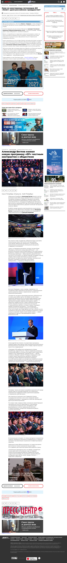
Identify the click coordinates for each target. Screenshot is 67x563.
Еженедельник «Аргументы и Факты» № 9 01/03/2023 (31, 15)
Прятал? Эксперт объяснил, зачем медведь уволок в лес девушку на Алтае (57, 61)
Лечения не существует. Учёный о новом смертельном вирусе (57, 207)
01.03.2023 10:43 (5, 5)
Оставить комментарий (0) (33, 93)
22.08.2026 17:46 (5, 149)
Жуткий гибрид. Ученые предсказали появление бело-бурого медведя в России (57, 203)
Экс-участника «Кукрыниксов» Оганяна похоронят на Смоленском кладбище (54, 21)
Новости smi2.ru (6, 145)
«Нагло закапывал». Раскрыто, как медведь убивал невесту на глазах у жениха (57, 186)
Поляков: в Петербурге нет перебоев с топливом (55, 27)
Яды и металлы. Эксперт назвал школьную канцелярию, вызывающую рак (56, 70)
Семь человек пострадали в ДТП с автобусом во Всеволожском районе (55, 16)
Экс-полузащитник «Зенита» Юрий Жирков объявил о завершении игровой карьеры (13, 114)
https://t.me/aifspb (28, 57)
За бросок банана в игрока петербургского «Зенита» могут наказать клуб (13, 110)
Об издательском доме (15, 537)
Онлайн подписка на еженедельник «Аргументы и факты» (50, 537)
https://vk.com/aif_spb (31, 58)
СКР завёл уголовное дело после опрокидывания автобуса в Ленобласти (55, 37)
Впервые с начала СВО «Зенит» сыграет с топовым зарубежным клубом (34, 110)
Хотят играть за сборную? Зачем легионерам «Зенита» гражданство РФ (21, 80)
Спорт (8, 15)
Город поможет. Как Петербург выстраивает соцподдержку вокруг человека (25, 474)
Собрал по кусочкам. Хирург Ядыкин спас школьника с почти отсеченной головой (57, 65)
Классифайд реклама (14, 540)
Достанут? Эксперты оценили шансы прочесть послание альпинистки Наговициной (57, 195)
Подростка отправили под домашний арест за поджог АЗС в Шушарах (55, 32)
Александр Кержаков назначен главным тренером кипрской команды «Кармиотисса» (34, 114)
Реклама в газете (24, 540)
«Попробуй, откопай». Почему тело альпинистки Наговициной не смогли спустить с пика (57, 57)
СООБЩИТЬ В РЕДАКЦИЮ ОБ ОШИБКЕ (45, 540)
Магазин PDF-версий (32, 537)
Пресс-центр (24, 537)
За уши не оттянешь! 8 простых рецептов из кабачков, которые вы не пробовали (57, 52)
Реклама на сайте (33, 540)
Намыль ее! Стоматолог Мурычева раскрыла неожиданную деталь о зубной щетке (57, 74)
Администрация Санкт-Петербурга (9, 187)
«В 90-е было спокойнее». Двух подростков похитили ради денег (57, 199)
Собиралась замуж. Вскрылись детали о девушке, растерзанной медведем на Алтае (56, 190)
